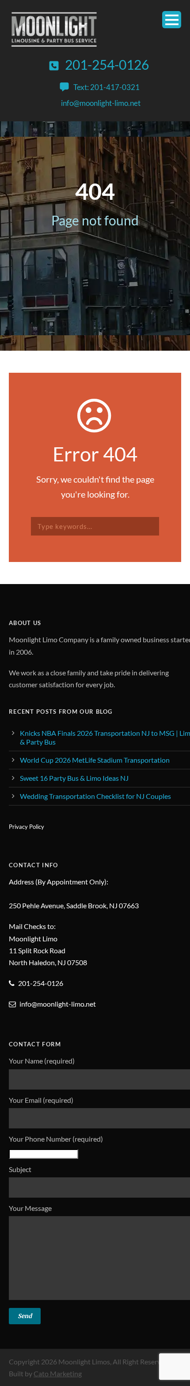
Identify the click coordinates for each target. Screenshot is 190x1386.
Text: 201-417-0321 (106, 87)
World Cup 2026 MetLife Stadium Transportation (95, 760)
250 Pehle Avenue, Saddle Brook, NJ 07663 (74, 905)
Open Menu (171, 19)
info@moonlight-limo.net (101, 102)
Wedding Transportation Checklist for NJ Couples (95, 796)
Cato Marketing (58, 1373)
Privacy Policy (26, 826)
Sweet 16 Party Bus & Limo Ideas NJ (74, 778)
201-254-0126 (107, 64)
